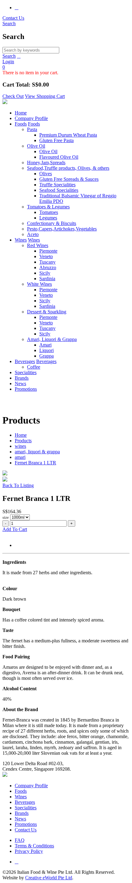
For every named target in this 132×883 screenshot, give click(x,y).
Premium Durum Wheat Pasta (68, 134)
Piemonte (48, 251)
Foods (21, 123)
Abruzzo (47, 267)
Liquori (46, 350)
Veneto (46, 256)
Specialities (26, 372)
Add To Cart (14, 529)
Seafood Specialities (58, 190)
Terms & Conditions (34, 845)
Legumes (48, 217)
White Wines (39, 284)
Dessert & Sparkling (46, 311)
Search (9, 56)
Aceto (33, 234)
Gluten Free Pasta (56, 140)
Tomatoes (48, 212)
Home (21, 112)
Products (23, 440)
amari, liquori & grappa (37, 451)
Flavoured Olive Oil (58, 157)
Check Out (13, 96)
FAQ (20, 840)
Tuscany (47, 262)
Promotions (26, 389)
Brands (22, 378)
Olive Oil (36, 146)
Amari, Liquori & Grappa (52, 339)
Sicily (44, 273)
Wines (21, 239)
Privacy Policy (29, 851)
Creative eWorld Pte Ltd (48, 877)
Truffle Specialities (57, 184)
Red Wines (37, 245)
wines (20, 446)
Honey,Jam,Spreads (46, 162)
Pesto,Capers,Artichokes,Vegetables (62, 228)
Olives (45, 173)
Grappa (46, 355)
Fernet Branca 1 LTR (35, 462)
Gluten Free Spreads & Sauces (69, 179)
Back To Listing (18, 485)
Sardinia (47, 278)
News (20, 383)
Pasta (32, 129)
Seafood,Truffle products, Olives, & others (68, 168)
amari (20, 457)
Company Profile (31, 118)
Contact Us (13, 18)
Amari (45, 344)
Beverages (25, 361)
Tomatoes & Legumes (48, 206)
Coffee (33, 367)
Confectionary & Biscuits (51, 223)
